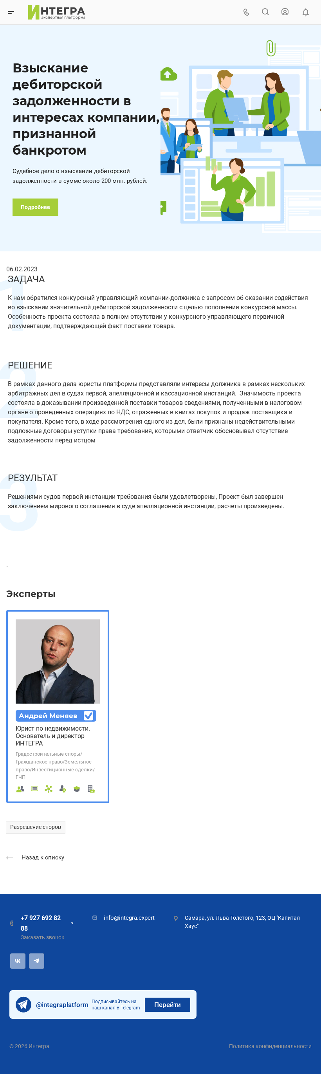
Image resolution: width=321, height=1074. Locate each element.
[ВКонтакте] (17, 961)
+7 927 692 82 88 (41, 923)
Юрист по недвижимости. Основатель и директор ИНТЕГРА (53, 736)
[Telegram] (36, 961)
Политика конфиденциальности (270, 1046)
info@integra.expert (129, 917)
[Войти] (285, 12)
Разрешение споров (35, 827)
